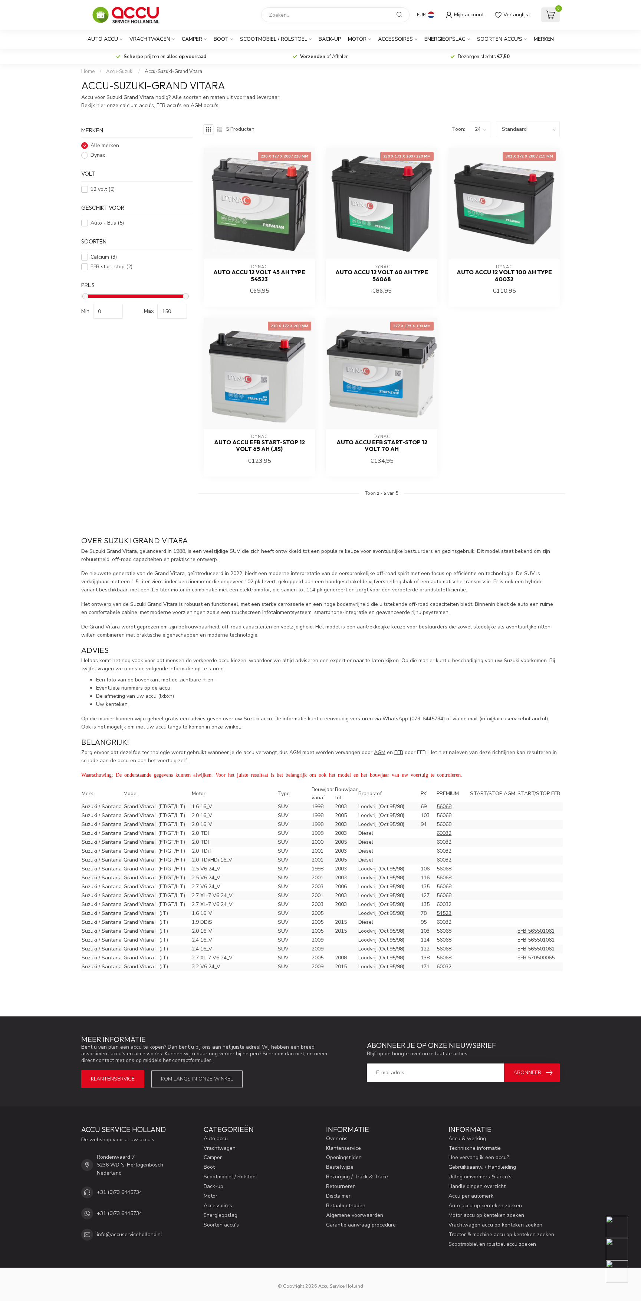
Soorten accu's (499, 39)
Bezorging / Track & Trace (357, 1176)
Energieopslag (445, 39)
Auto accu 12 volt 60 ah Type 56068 (381, 275)
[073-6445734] (621, 1227)
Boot (221, 39)
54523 (444, 913)
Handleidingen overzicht (477, 1186)
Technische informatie (474, 1148)
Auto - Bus (107, 223)
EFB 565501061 (536, 931)
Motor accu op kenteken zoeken (486, 1215)
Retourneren (341, 1186)
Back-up (330, 39)
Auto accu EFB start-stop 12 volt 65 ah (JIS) (259, 445)
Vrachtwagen (149, 39)
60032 (444, 833)
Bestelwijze (340, 1167)
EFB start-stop (111, 266)
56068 (444, 806)
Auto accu (103, 39)
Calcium (104, 257)
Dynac (98, 155)
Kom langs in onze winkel (197, 1078)
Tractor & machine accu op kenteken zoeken (501, 1234)
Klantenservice (113, 1078)
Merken (544, 39)
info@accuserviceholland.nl (129, 1234)
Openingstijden (344, 1157)
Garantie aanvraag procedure (361, 1224)
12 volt (103, 189)
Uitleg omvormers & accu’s (480, 1176)
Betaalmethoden (345, 1205)
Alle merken (105, 146)
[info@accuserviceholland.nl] (621, 1249)
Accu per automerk (470, 1195)
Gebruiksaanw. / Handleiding (482, 1167)
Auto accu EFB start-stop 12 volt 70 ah (381, 445)
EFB (398, 752)
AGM (379, 752)
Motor (357, 39)
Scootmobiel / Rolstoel (273, 39)
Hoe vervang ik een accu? (478, 1157)
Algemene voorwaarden (354, 1215)
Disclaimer (338, 1195)
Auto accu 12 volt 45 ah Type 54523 (259, 275)
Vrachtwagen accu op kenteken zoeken (495, 1224)
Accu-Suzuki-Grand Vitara (173, 71)
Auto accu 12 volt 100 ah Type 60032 (504, 275)
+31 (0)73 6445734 (119, 1192)
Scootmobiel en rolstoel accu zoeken (492, 1244)
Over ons (337, 1138)
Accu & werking (467, 1138)
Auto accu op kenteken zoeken (485, 1205)
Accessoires (395, 39)
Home (88, 71)
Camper (192, 39)
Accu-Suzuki (120, 71)
